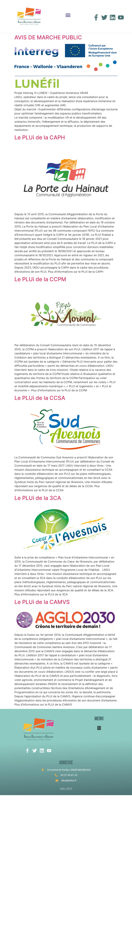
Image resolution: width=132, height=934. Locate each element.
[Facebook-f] (96, 17)
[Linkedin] (112, 17)
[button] (67, 15)
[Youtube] (121, 17)
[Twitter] (104, 17)
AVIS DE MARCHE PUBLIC (48, 37)
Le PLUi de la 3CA (37, 498)
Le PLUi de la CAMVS (42, 602)
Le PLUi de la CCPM (40, 279)
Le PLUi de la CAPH (39, 137)
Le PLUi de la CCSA (39, 398)
